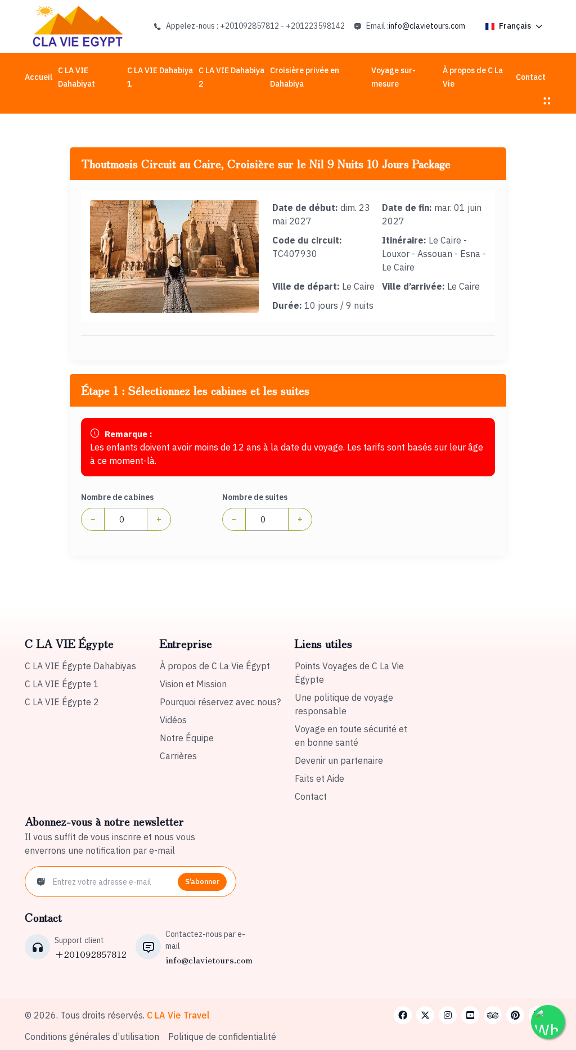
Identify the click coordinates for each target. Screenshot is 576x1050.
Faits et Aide (319, 778)
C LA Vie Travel (178, 1015)
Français (515, 26)
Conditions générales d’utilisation (92, 1036)
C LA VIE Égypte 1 (62, 684)
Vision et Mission (193, 684)
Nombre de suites (254, 497)
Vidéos (173, 719)
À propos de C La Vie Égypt (215, 666)
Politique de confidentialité (222, 1036)
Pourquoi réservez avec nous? (220, 701)
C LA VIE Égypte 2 (62, 701)
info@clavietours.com (427, 26)
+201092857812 (91, 954)
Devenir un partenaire (339, 760)
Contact (531, 77)
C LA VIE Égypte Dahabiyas (80, 666)
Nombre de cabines (117, 497)
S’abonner (202, 881)
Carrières (178, 755)
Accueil (38, 77)
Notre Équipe (187, 737)
